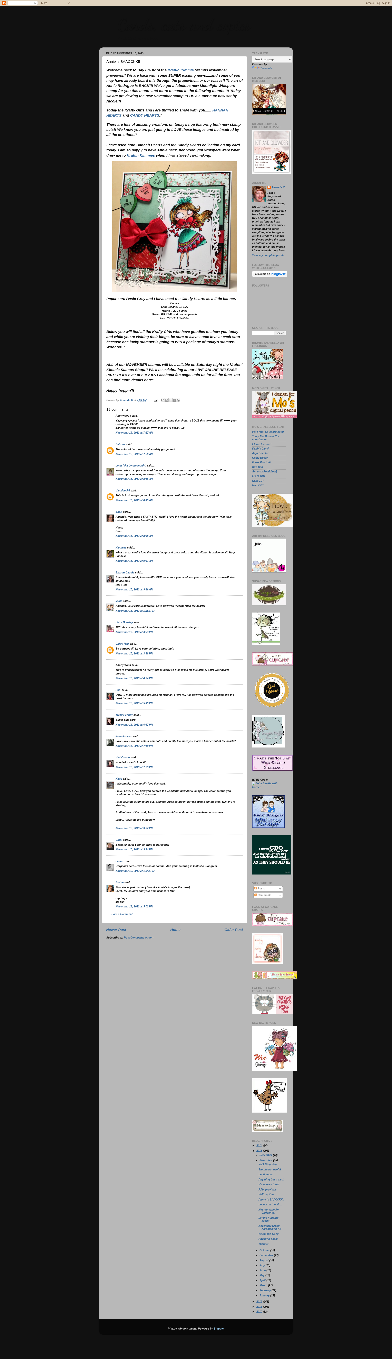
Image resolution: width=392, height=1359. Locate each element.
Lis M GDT (258, 476)
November (266, 1160)
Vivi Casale (123, 757)
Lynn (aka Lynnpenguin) (131, 465)
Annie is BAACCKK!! (271, 1199)
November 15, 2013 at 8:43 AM (134, 500)
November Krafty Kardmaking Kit (269, 1227)
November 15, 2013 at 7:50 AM (134, 454)
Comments (264, 895)
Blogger (219, 1328)
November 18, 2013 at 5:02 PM (134, 906)
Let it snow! (265, 1174)
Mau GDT (258, 485)
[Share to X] (170, 400)
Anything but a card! (271, 1179)
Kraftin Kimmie (181, 70)
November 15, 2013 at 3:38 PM (134, 653)
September (266, 1255)
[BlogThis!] (167, 400)
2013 (259, 1150)
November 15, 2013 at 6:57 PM (134, 724)
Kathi (119, 778)
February (265, 1290)
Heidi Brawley (124, 622)
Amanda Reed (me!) (264, 471)
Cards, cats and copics (183, 24)
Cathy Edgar (260, 457)
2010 (259, 1311)
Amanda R (278, 187)
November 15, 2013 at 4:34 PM (134, 678)
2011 (259, 1306)
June (262, 1270)
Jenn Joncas (123, 736)
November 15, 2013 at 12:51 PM (135, 610)
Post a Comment (122, 914)
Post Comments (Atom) (138, 937)
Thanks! (263, 1244)
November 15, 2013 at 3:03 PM (134, 632)
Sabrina (120, 444)
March (263, 1285)
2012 (259, 1301)
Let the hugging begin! (268, 1219)
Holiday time (266, 1194)
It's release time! (268, 1184)
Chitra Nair (122, 643)
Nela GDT (258, 480)
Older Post (233, 930)
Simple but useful (269, 1169)
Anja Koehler (260, 453)
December (266, 1155)
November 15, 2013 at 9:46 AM (134, 589)
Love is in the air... (270, 1204)
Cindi (119, 840)
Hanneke (121, 547)
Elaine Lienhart (261, 444)
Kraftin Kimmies (141, 155)
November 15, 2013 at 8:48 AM (134, 536)
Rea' (118, 690)
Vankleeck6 (123, 490)
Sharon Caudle (125, 572)
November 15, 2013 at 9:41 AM (134, 561)
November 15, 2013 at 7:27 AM (134, 432)
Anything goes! (268, 1239)
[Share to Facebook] (174, 400)
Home (175, 930)
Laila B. (120, 861)
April (262, 1280)
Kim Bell (257, 467)
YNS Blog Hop (267, 1164)
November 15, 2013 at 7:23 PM (134, 767)
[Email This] (163, 400)
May (262, 1275)
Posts (261, 888)
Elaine (120, 882)
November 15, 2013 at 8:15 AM (134, 479)
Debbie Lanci (260, 448)
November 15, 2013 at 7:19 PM (134, 746)
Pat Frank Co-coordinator (268, 432)
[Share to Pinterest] (178, 400)
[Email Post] (155, 400)
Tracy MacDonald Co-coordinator (265, 438)
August (264, 1260)
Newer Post (116, 930)
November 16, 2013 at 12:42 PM (135, 871)
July (262, 1265)
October (264, 1250)
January (264, 1295)
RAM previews (267, 1189)
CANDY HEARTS (144, 115)
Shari (119, 511)
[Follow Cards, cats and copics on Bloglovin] (269, 276)
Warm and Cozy (268, 1234)
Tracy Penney (124, 715)
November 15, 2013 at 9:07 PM (134, 828)
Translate (266, 68)
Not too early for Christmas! (268, 1211)
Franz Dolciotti (261, 462)
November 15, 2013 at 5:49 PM (134, 703)
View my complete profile (268, 255)
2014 (259, 1145)
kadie (119, 601)
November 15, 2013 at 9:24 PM (134, 849)
